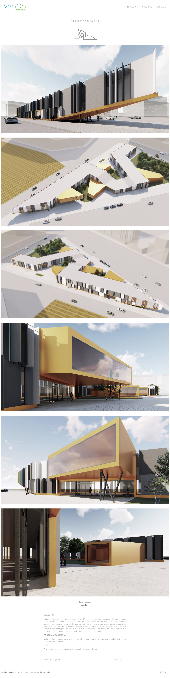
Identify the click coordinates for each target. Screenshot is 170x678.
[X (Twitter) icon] (163, 672)
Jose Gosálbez (46, 672)
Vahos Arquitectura (11, 672)
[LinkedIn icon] (165, 672)
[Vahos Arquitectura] (15, 7)
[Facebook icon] (160, 672)
